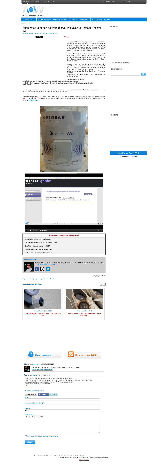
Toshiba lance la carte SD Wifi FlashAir (38, 253)
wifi (52, 279)
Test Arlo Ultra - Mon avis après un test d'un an (42, 315)
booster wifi (30, 279)
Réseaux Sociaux (60, 19)
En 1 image (98, 457)
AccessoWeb (27, 1)
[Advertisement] (102, 10)
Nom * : (27, 397)
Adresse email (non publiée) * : (35, 403)
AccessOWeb (46, 455)
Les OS (32, 19)
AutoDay (105, 457)
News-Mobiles (81, 457)
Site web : (28, 408)
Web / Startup (97, 19)
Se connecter (124, 156)
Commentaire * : (30, 414)
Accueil (25, 19)
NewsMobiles (39, 1)
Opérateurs (73, 19)
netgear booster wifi (45, 279)
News (30, 23)
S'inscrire (134, 156)
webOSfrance (50, 1)
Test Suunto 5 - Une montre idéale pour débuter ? (84, 315)
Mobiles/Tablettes (44, 19)
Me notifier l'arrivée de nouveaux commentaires (42, 436)
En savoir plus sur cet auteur (47, 264)
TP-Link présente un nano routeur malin (38, 249)
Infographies (84, 19)
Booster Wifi (33, 100)
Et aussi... (108, 19)
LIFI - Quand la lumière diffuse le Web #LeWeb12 (41, 242)
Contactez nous (109, 1)
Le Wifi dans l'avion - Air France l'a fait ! (38, 239)
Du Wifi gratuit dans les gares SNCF (37, 246)
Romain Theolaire (34, 33)
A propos (127, 1)
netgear (36, 279)
